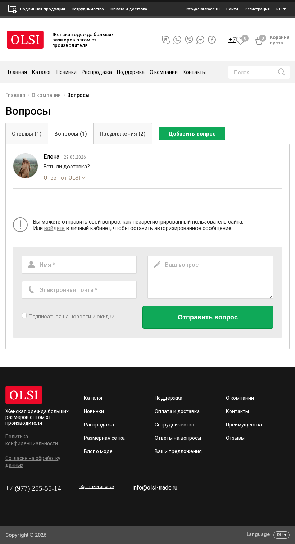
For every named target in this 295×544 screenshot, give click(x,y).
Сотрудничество (174, 425)
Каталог (93, 398)
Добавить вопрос (192, 134)
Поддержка (168, 398)
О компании (46, 95)
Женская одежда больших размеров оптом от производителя (37, 417)
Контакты (194, 72)
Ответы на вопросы (178, 438)
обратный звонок (96, 486)
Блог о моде (98, 451)
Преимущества (244, 425)
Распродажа (97, 72)
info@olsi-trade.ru (154, 487)
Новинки (66, 72)
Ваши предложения (178, 451)
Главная (17, 72)
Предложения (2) (123, 134)
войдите (54, 228)
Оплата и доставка (128, 9)
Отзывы (235, 438)
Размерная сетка (104, 438)
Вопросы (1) (70, 134)
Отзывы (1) (27, 134)
